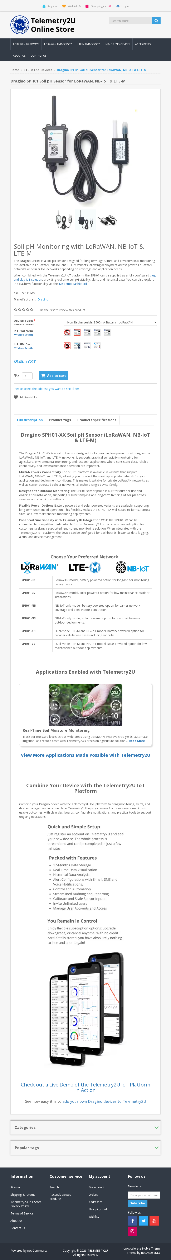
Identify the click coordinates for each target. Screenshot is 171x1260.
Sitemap (15, 1187)
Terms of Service (21, 1213)
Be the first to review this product (62, 310)
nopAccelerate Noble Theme (141, 1248)
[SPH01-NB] (64, 220)
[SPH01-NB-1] (107, 220)
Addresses (96, 1202)
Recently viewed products (60, 1197)
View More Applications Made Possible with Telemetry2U (85, 755)
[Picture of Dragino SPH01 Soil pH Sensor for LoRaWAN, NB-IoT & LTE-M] (86, 220)
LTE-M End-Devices (89, 44)
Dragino (43, 299)
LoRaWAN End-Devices (58, 44)
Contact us (38, 55)
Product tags (60, 420)
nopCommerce (37, 1250)
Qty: (17, 375)
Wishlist (94, 1216)
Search (54, 1187)
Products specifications (96, 420)
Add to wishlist (29, 397)
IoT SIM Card (23, 344)
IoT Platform (23, 331)
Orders (93, 1195)
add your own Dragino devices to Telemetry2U (104, 1101)
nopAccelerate (151, 1253)
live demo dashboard (73, 284)
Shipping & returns (22, 1195)
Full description (30, 420)
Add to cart (56, 375)
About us (19, 55)
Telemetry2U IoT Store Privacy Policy (25, 1204)
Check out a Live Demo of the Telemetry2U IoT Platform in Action (85, 1087)
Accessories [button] (143, 44)
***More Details (23, 334)
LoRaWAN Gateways (26, 44)
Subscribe (137, 1203)
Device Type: (24, 321)
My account (96, 1187)
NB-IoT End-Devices (118, 44)
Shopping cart (98, 1209)
